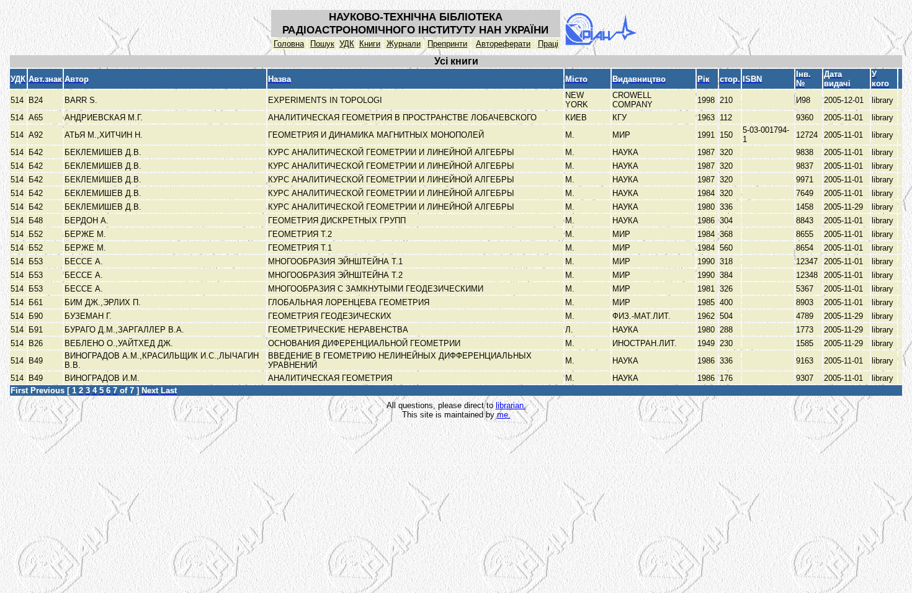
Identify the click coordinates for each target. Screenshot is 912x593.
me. (504, 414)
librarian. (511, 405)
